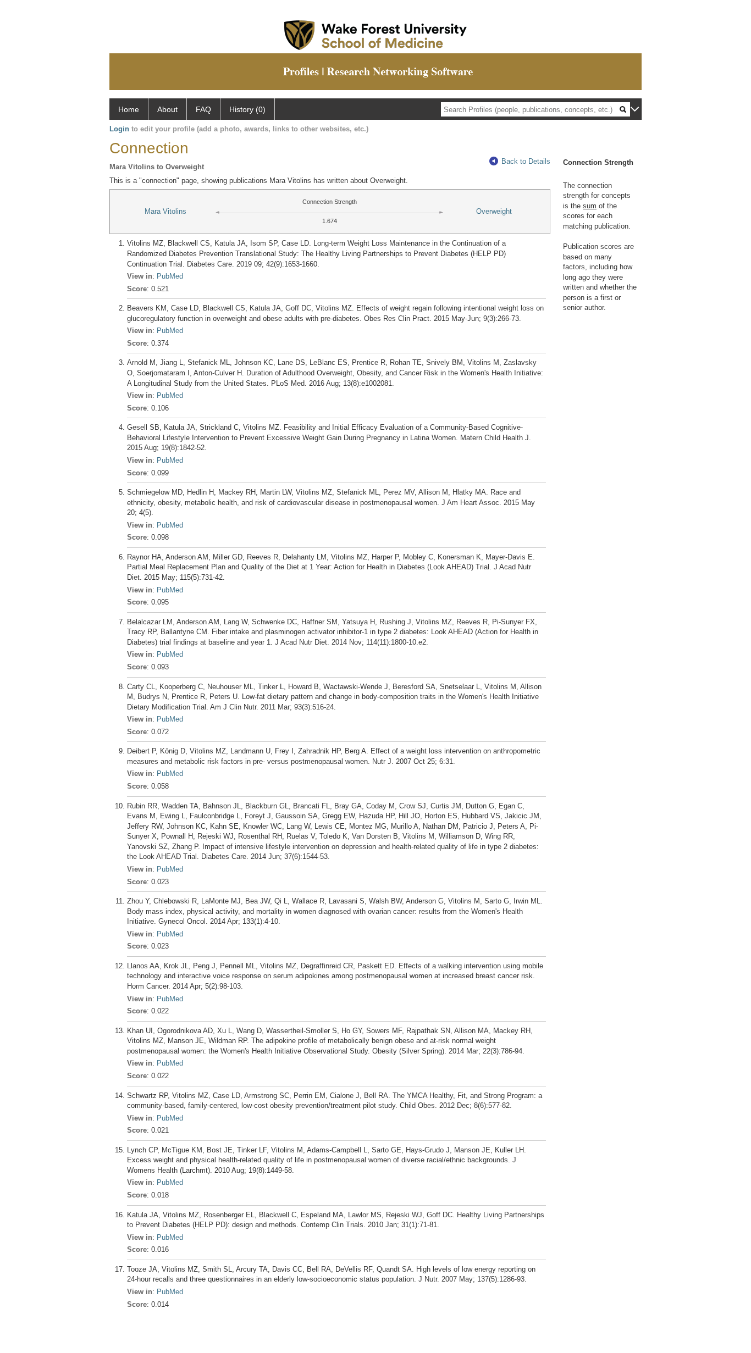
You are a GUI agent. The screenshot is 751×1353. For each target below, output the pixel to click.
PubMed (170, 276)
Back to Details (525, 161)
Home (128, 109)
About (167, 109)
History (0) (247, 109)
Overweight (494, 211)
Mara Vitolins (165, 211)
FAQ (203, 109)
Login (119, 129)
